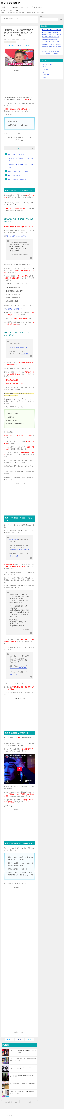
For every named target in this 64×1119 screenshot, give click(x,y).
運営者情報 (5, 7)
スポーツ (45, 66)
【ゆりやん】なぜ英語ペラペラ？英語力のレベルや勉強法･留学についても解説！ (29, 1102)
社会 (44, 72)
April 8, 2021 (13, 674)
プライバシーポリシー (37, 7)
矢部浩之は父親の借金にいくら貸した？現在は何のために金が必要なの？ (11, 1102)
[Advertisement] (19, 83)
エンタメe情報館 (10, 3)
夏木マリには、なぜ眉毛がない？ (17, 154)
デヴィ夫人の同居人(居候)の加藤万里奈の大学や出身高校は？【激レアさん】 (23, 1059)
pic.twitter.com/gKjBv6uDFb (18, 347)
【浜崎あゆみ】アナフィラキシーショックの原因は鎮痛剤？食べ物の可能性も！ (51, 46)
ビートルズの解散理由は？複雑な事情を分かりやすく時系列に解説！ (22, 1076)
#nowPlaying (14, 539)
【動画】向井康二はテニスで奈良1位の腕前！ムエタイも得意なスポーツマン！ (23, 1067)
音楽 (44, 77)
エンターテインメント (10, 41)
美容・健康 (46, 74)
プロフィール (24, 7)
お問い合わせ (14, 7)
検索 (41, 16)
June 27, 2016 (24, 354)
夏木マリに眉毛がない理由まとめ (17, 179)
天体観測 (45, 69)
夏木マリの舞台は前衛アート (15, 175)
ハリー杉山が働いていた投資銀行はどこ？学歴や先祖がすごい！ (22, 1084)
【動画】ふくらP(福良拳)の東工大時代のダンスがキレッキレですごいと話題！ (23, 1051)
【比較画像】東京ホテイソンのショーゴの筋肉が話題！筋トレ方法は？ (22, 1092)
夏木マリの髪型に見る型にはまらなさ (18, 171)
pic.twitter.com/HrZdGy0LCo (18, 668)
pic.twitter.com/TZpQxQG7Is (20, 549)
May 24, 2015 (14, 556)
